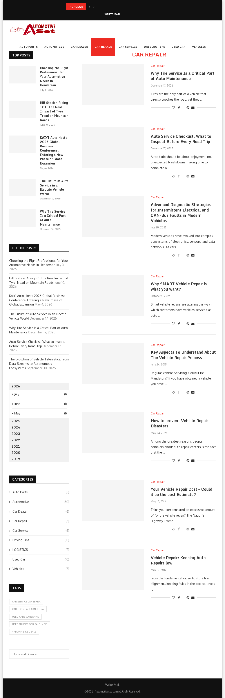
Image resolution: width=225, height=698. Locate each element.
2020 (15, 452)
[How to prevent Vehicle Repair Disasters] (113, 432)
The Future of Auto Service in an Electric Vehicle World (54, 187)
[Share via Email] (192, 107)
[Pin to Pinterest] (188, 107)
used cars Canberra (25, 616)
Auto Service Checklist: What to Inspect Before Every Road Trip (181, 139)
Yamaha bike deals (24, 631)
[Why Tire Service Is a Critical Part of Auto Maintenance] (113, 84)
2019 (15, 458)
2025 (15, 420)
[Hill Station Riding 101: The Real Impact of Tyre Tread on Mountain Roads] (22, 109)
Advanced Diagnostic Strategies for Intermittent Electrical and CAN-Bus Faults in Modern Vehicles (181, 212)
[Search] (213, 65)
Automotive (54, 47)
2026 (15, 386)
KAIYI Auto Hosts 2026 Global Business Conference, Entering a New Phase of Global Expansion (53, 151)
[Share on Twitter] (183, 107)
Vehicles (199, 47)
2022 (15, 440)
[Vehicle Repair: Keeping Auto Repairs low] (113, 569)
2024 (15, 427)
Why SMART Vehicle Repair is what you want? (179, 286)
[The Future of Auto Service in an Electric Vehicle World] (22, 187)
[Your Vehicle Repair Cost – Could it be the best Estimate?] (113, 500)
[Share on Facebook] (179, 107)
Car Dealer (79, 47)
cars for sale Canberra (28, 609)
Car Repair (103, 47)
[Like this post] (173, 107)
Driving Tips (154, 47)
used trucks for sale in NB (29, 624)
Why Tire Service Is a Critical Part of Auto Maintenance (182, 76)
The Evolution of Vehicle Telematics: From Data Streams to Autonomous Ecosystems (39, 363)
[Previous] (89, 6)
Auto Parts (29, 47)
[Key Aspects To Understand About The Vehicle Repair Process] (113, 363)
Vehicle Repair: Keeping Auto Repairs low (178, 560)
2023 (15, 433)
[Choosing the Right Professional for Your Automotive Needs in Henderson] (22, 74)
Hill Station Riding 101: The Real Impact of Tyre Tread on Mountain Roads (54, 111)
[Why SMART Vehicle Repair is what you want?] (113, 295)
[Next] (94, 6)
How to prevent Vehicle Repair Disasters (179, 423)
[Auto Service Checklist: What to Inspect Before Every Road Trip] (113, 147)
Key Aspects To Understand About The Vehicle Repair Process (183, 355)
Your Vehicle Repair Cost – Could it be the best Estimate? (181, 492)
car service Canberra (26, 601)
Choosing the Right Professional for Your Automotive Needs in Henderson (54, 76)
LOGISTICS (41, 550)
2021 (15, 446)
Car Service (127, 47)
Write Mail (112, 14)
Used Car (178, 47)
